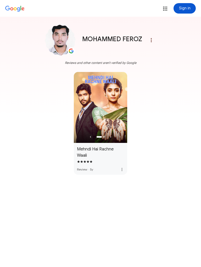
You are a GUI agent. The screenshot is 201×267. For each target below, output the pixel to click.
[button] (165, 8)
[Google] (15, 9)
